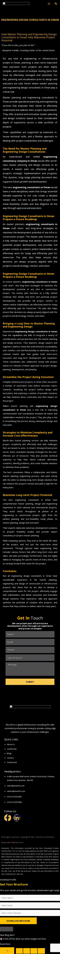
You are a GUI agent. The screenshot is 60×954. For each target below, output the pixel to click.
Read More (5, 944)
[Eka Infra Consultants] (16, 4)
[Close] (6, 929)
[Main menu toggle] (49, 4)
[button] (56, 4)
